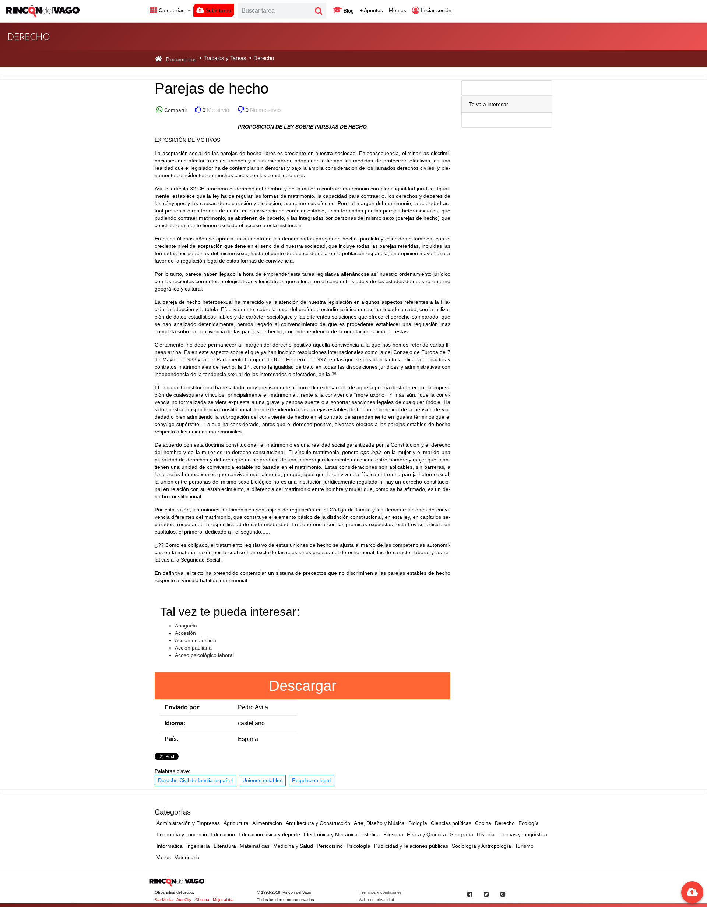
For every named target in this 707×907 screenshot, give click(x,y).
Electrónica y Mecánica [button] (331, 834)
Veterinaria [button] (187, 857)
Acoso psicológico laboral (204, 655)
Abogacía (186, 626)
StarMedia (164, 899)
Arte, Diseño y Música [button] (379, 823)
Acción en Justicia (196, 640)
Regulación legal (311, 780)
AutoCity (183, 899)
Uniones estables (262, 780)
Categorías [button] (171, 10)
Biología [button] (417, 823)
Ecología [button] (528, 823)
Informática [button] (169, 846)
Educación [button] (223, 834)
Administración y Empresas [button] (188, 823)
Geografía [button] (461, 834)
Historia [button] (486, 834)
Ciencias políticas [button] (451, 823)
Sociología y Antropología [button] (481, 846)
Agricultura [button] (236, 823)
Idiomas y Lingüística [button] (522, 834)
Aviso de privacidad (376, 899)
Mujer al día (223, 899)
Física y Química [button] (426, 834)
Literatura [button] (225, 846)
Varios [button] (163, 857)
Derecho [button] (505, 823)
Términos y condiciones (380, 892)
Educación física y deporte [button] (269, 834)
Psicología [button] (358, 846)
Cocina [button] (483, 823)
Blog (348, 11)
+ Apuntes (371, 10)
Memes (397, 10)
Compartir (175, 110)
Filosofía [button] (393, 834)
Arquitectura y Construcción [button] (318, 823)
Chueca (202, 899)
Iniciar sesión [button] (435, 10)
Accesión (185, 633)
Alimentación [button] (267, 823)
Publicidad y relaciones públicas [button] (411, 846)
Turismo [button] (524, 846)
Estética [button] (370, 834)
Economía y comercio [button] (181, 834)
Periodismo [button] (330, 846)
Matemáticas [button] (255, 846)
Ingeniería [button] (198, 846)
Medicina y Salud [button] (293, 846)
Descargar (302, 686)
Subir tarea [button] (217, 10)
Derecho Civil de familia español (195, 780)
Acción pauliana (193, 648)
